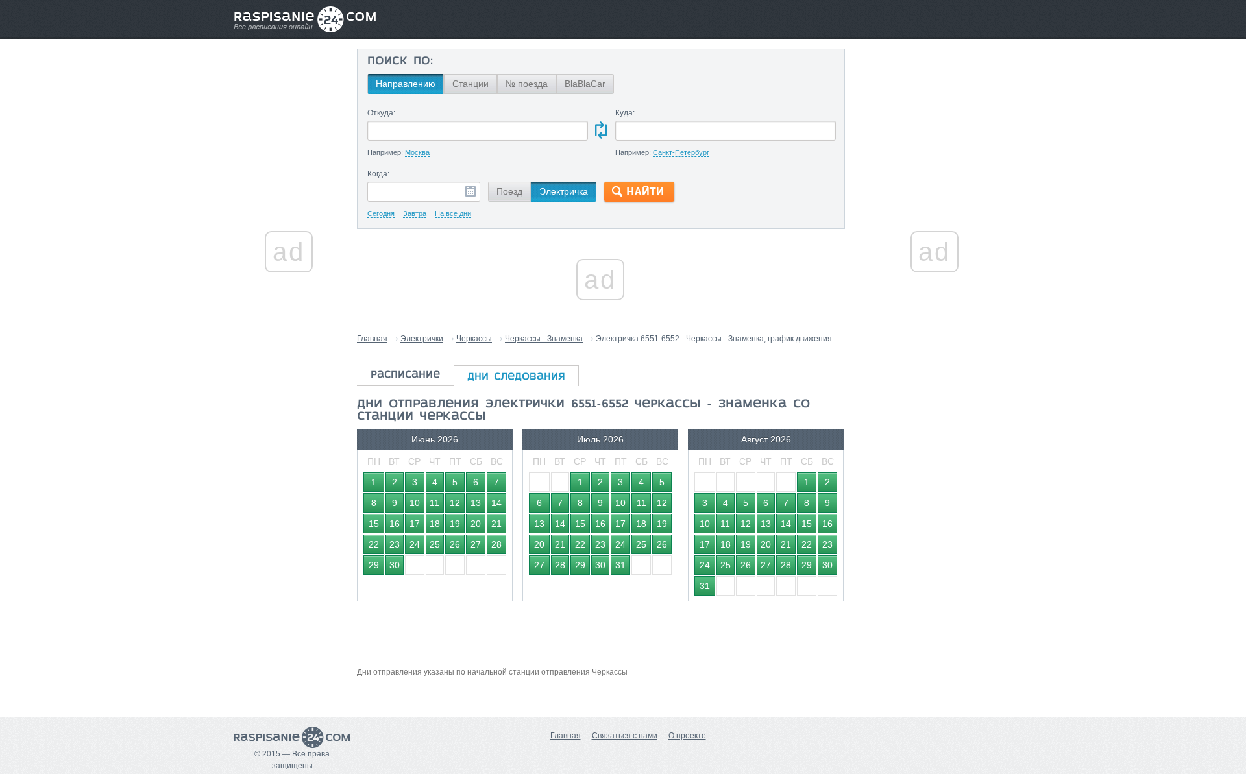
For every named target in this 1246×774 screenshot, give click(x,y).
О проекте (687, 735)
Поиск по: (400, 61)
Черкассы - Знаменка (544, 338)
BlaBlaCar (585, 84)
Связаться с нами (624, 735)
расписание (405, 375)
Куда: (625, 112)
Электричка (563, 191)
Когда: (378, 173)
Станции (470, 84)
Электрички (421, 338)
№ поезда (527, 84)
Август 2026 (766, 439)
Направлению (405, 84)
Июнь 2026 (434, 439)
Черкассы (474, 338)
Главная (372, 338)
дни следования (516, 377)
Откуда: (381, 112)
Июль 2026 (600, 439)
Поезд (509, 191)
